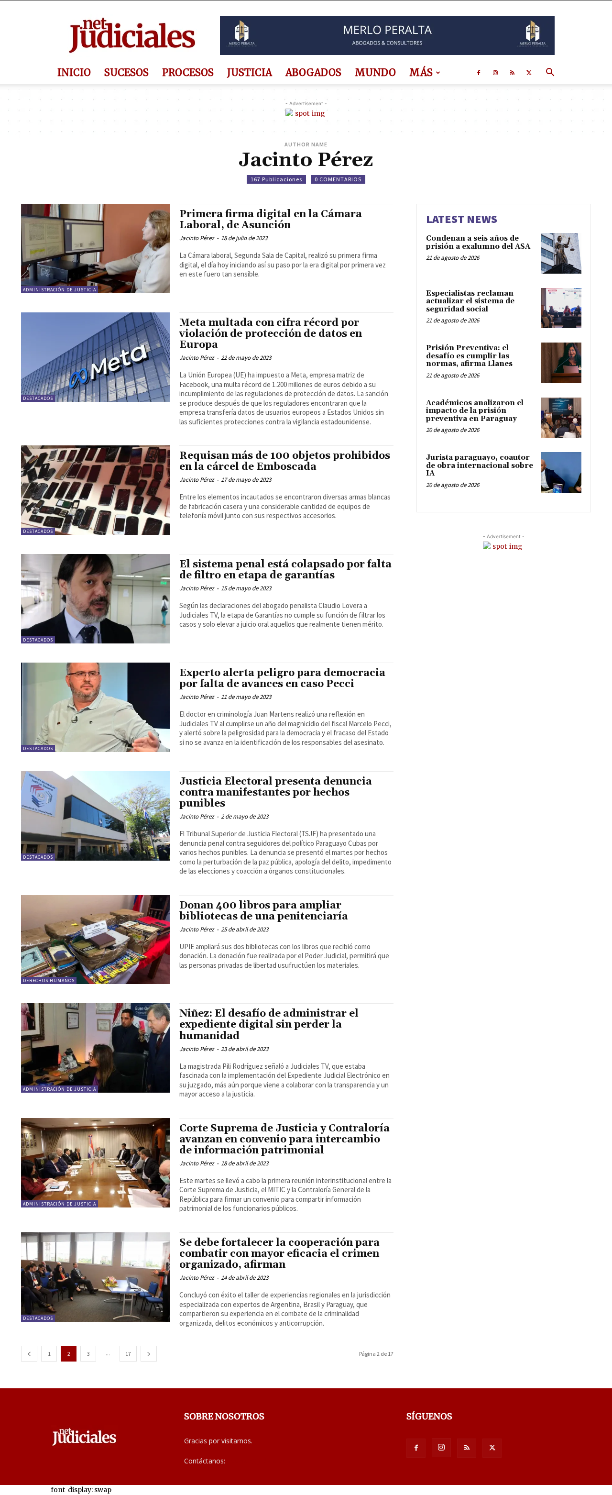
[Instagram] (495, 72)
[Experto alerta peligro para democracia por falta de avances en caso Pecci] (95, 707)
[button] (549, 73)
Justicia (249, 72)
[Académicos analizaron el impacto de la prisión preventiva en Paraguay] (561, 418)
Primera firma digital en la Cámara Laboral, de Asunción (270, 220)
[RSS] (512, 72)
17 (128, 1353)
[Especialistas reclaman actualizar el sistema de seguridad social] (561, 308)
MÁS (421, 72)
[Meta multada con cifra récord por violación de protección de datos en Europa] (95, 357)
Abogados (313, 72)
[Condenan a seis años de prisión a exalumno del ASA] (561, 253)
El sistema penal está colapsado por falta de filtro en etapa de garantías (285, 570)
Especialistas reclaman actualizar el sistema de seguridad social (470, 301)
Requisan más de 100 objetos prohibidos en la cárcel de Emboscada (284, 461)
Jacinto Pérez (196, 238)
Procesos (188, 72)
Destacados (38, 398)
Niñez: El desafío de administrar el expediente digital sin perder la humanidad (269, 1025)
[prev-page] (29, 1354)
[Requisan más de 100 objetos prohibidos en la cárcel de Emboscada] (95, 490)
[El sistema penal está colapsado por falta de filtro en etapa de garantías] (95, 598)
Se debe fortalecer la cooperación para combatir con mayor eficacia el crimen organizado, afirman (279, 1254)
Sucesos (126, 72)
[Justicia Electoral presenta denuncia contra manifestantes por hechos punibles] (95, 816)
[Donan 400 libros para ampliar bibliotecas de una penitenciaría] (95, 940)
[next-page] (149, 1354)
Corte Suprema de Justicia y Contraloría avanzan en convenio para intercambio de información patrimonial (284, 1139)
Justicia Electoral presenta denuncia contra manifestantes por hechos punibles (275, 792)
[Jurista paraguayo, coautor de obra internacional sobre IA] (561, 472)
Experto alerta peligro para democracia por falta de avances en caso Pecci (282, 678)
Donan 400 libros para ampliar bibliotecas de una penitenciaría (263, 911)
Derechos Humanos (49, 980)
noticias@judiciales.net (262, 1460)
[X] (529, 72)
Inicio (74, 72)
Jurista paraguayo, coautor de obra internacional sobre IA (479, 465)
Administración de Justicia (59, 290)
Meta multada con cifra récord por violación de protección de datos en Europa (270, 334)
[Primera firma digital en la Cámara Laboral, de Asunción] (95, 248)
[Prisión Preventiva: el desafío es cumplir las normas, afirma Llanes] (561, 363)
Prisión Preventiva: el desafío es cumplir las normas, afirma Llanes (469, 355)
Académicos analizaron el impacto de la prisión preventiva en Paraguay (475, 411)
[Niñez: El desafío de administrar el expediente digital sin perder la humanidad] (95, 1048)
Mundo (375, 72)
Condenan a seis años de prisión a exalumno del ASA (478, 242)
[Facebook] (478, 72)
